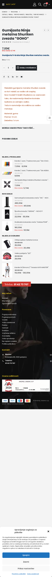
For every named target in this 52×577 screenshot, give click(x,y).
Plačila (4, 325)
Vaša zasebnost (33, 574)
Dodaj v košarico (28, 68)
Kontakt (5, 298)
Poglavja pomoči (8, 317)
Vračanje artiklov (8, 333)
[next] (48, 30)
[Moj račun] (34, 4)
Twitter (8, 77)
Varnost (5, 328)
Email (21, 77)
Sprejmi (26, 555)
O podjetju (6, 336)
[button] (48, 531)
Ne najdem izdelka (9, 341)
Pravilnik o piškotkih (19, 574)
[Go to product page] (7, 163)
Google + (17, 77)
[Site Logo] (11, 4)
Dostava (5, 330)
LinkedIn (13, 77)
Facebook (4, 77)
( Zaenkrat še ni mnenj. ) (21, 42)
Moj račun (6, 301)
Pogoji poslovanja (9, 314)
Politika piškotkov (8, 344)
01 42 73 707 (21, 284)
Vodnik (4, 320)
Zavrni (26, 562)
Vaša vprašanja (8, 338)
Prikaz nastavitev (26, 568)
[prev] (44, 30)
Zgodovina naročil (9, 303)
